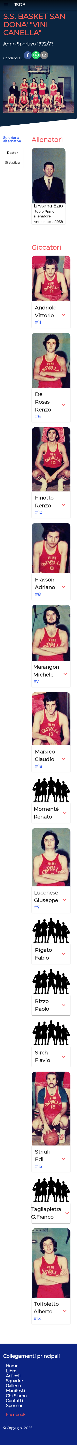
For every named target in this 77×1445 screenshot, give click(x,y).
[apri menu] (6, 5)
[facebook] (28, 56)
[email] (44, 56)
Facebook (16, 1414)
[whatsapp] (36, 56)
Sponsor (14, 1405)
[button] (51, 314)
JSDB (19, 4)
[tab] (12, 153)
